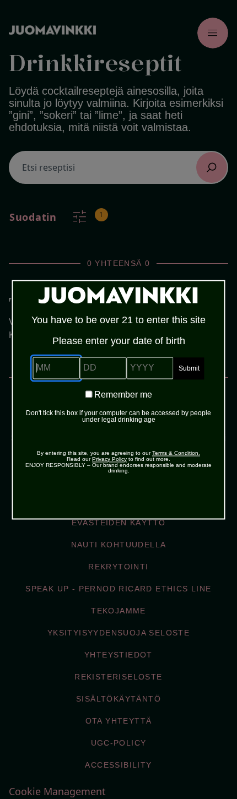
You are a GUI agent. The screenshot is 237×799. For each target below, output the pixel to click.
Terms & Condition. (176, 453)
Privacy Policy (109, 459)
